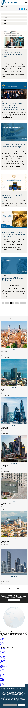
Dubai (1, 668)
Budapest (2, 683)
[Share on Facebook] (19, 9)
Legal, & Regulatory (7, 588)
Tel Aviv (2, 679)
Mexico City (3, 659)
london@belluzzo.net (6, 433)
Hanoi (1, 665)
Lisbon (1, 678)
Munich (2, 674)
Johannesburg (3, 666)
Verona (2, 638)
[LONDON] (14, 410)
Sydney (2, 657)
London (2, 641)
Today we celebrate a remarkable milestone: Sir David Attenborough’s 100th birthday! (13, 234)
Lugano (2, 643)
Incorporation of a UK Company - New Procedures (13, 279)
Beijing (1, 662)
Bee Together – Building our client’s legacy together (13, 196)
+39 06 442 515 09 (6, 544)
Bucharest (2, 682)
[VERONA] (14, 334)
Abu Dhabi (2, 646)
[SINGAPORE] (14, 448)
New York (2, 651)
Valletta (2, 680)
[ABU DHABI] (14, 562)
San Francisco (3, 656)
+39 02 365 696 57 (6, 393)
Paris (1, 670)
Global (1, 686)
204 (24, 302)
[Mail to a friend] (26, 9)
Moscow (2, 669)
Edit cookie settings (14, 600)
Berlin (1, 673)
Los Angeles (3, 655)
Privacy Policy (17, 588)
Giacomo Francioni (6, 282)
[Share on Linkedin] (24, 9)
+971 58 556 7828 (6, 581)
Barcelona (2, 677)
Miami (1, 653)
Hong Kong (3, 661)
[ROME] (14, 524)
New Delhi (2, 648)
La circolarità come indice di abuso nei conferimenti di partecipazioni (13, 146)
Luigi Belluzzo (5, 59)
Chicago (2, 652)
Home (2, 6)
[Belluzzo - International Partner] (9, 2)
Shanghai (2, 664)
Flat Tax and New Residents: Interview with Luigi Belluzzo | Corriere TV (12, 55)
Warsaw (2, 684)
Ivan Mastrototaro (13, 149)
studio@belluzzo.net (6, 357)
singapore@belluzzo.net (6, 471)
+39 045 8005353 (6, 355)
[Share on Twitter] (22, 9)
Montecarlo (3, 671)
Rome (1, 644)
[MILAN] (14, 372)
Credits (13, 589)
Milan (1, 639)
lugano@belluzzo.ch (6, 509)
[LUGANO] (14, 486)
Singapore (2, 642)
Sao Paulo (2, 660)
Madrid (2, 675)
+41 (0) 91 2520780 (6, 506)
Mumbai (2, 650)
